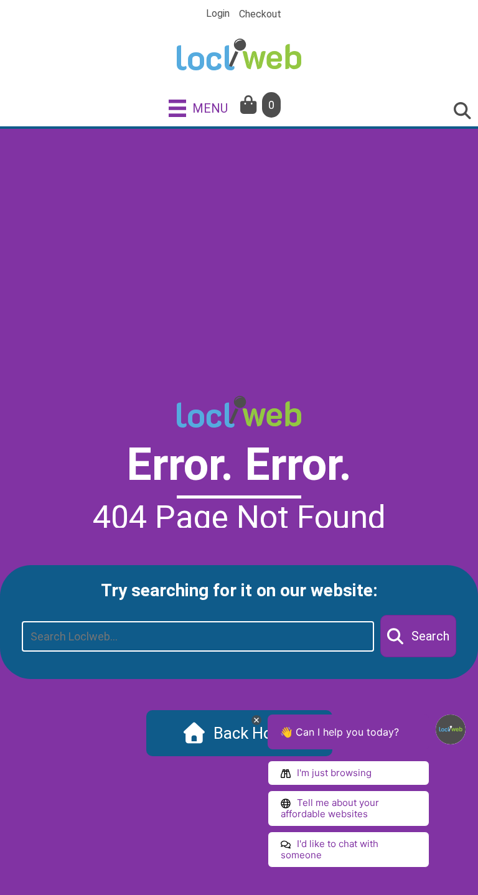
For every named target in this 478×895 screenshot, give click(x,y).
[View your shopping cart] (250, 104)
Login (218, 14)
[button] (418, 636)
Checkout (260, 14)
